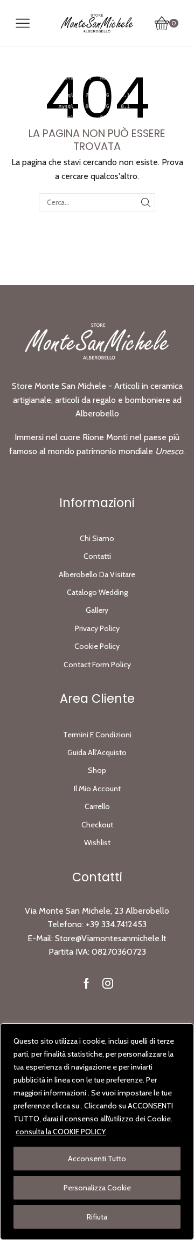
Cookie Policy (97, 646)
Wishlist (97, 842)
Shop (97, 770)
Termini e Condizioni (97, 734)
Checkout (97, 825)
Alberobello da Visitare (97, 574)
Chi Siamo (97, 538)
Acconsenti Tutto (97, 1158)
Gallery (97, 610)
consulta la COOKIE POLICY (61, 1131)
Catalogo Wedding (97, 592)
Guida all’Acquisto (97, 752)
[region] (97, 1131)
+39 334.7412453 (116, 924)
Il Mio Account (97, 788)
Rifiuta (97, 1217)
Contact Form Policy (97, 664)
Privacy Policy (97, 628)
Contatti (97, 556)
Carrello (97, 806)
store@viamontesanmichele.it (111, 938)
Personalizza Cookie (97, 1188)
